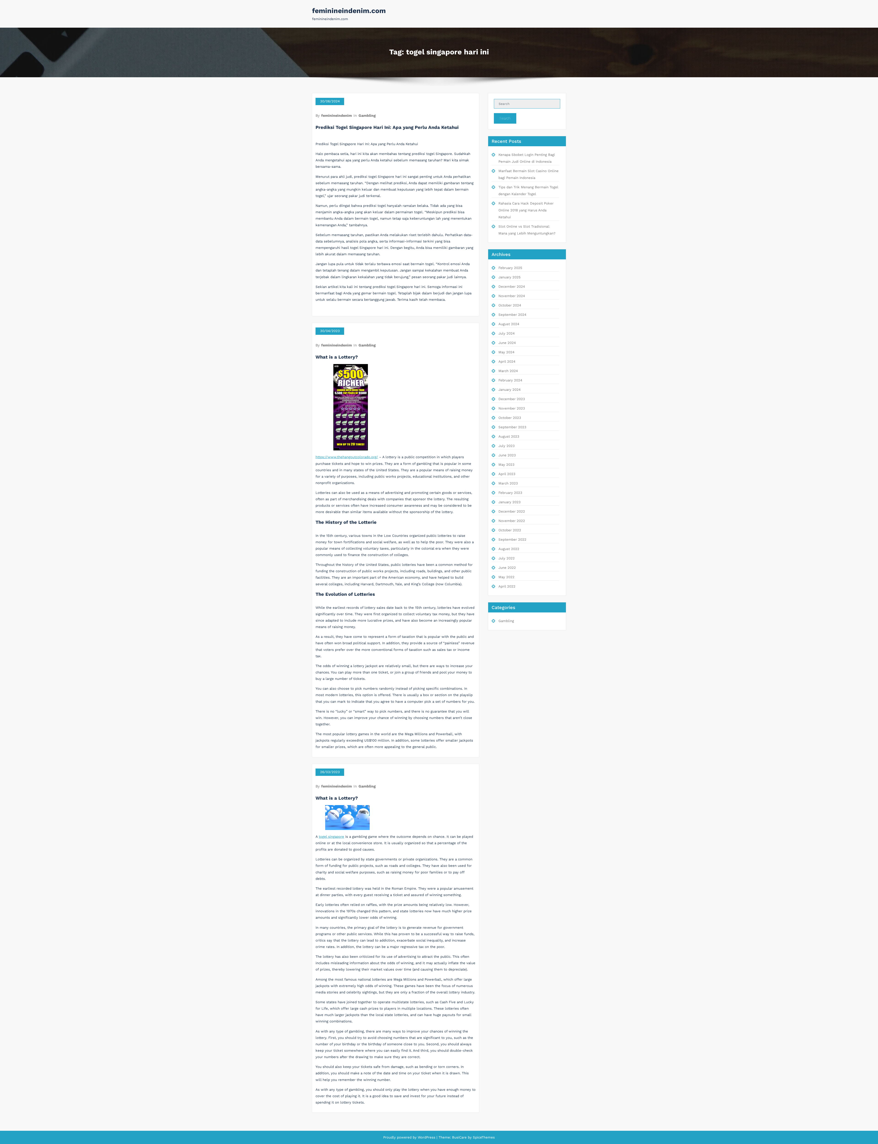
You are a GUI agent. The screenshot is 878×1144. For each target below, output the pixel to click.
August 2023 (508, 436)
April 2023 (506, 474)
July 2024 (506, 333)
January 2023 (509, 502)
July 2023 (506, 446)
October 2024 (509, 305)
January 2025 (509, 277)
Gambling (367, 115)
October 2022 (509, 530)
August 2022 (508, 549)
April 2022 (506, 586)
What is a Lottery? (337, 357)
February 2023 (510, 493)
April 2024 (506, 361)
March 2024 (508, 371)
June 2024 (507, 343)
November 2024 (511, 296)
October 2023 (509, 418)
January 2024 (509, 390)
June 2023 (507, 455)
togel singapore (331, 837)
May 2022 (506, 577)
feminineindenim (336, 115)
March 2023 (508, 483)
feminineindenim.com (349, 11)
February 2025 (510, 268)
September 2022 (512, 539)
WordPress (426, 1137)
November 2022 (511, 521)
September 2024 (512, 315)
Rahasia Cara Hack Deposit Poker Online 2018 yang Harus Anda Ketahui (526, 210)
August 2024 (508, 324)
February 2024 (510, 380)
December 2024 (511, 287)
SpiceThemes (483, 1137)
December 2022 (511, 511)
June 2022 (507, 568)
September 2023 (512, 427)
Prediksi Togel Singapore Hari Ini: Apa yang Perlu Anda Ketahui (387, 127)
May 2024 (506, 352)
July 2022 (506, 558)
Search (505, 118)
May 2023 (506, 465)
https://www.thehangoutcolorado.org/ (347, 457)
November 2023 (511, 408)
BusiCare (460, 1137)
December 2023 (511, 399)
